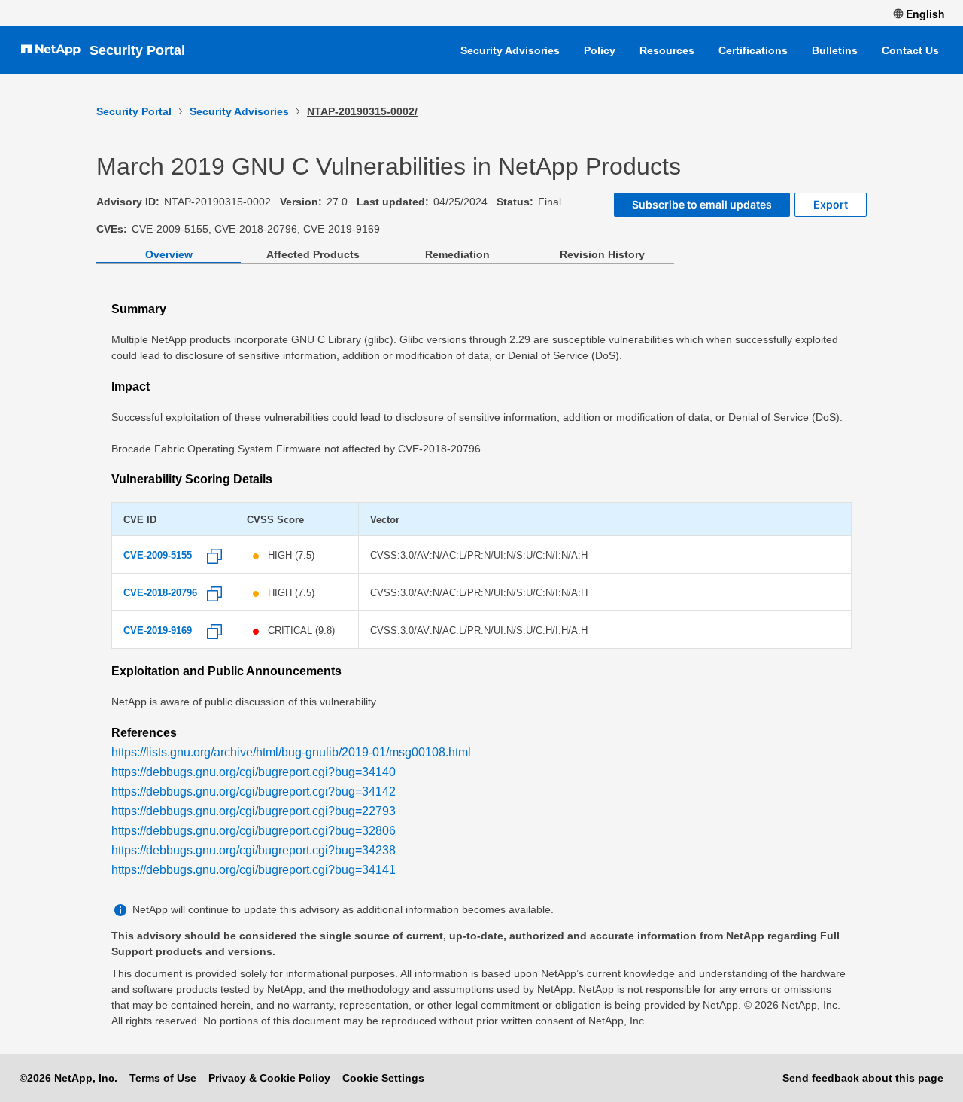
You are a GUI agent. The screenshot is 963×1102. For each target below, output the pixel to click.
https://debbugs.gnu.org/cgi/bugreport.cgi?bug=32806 (253, 830)
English (925, 13)
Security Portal (137, 50)
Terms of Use (162, 1078)
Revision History (602, 254)
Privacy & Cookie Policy (269, 1078)
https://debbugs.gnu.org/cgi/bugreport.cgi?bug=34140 (253, 772)
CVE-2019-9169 (157, 631)
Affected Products (313, 254)
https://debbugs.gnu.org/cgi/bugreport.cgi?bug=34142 (253, 791)
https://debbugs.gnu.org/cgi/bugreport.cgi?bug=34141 (253, 869)
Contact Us (910, 50)
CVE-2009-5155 (157, 555)
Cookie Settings (383, 1078)
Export (830, 204)
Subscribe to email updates (702, 204)
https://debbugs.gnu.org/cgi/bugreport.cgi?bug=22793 (253, 811)
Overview (169, 254)
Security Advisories (510, 50)
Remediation (457, 254)
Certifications (753, 50)
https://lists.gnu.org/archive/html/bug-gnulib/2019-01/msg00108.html (291, 752)
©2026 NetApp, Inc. (68, 1078)
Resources (666, 50)
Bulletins (835, 50)
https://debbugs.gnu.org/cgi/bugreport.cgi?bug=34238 (253, 850)
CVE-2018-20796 (160, 593)
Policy (599, 50)
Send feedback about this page (862, 1078)
